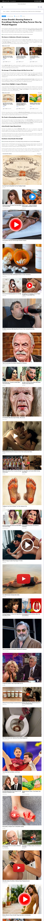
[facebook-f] (34, 1)
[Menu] (2, 7)
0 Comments (23, 16)
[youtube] (40, 1)
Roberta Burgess (11, 16)
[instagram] (39, 1)
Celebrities (4, 16)
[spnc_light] (41, 7)
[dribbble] (37, 1)
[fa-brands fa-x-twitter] (36, 1)
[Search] (38, 7)
